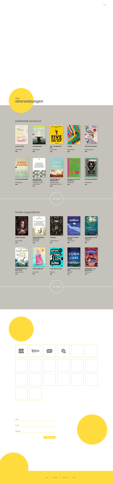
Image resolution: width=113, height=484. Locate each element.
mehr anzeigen (56, 198)
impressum (55, 477)
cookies (74, 477)
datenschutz (65, 477)
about (47, 477)
